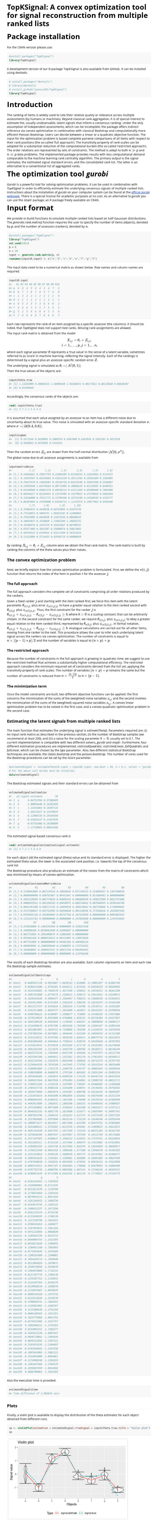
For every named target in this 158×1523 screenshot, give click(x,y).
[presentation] (133, 150)
